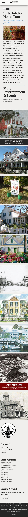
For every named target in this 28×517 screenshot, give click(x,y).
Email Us (3, 452)
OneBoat (12, 507)
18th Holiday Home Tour (12, 15)
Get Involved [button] (5, 498)
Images (7, 9)
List (4, 9)
